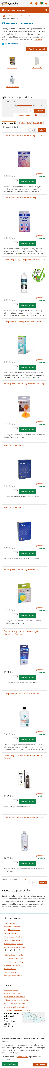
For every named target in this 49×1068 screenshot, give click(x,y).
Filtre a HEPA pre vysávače (13, 993)
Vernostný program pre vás (13, 958)
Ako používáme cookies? (12, 940)
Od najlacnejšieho (24, 123)
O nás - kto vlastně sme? (12, 965)
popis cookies (22, 1057)
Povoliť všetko (10, 1064)
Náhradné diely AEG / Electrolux (15, 1003)
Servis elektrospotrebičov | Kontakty (17, 1010)
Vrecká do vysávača (11, 990)
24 (22, 879)
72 (26, 879)
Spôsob (13, 962)
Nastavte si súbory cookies (13, 944)
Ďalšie (41, 130)
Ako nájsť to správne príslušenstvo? (16, 1007)
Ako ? (12, 930)
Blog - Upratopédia (10, 972)
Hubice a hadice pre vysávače (14, 997)
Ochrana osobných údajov (13, 937)
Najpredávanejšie (9, 123)
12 (19, 879)
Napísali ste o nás (10, 969)
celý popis (38, 39)
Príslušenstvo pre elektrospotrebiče (16, 1000)
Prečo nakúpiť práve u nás (13, 955)
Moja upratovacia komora (13, 976)
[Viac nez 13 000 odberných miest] (33, 1017)
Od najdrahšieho (39, 123)
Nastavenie (40, 1064)
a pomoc (11, 923)
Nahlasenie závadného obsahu (15, 947)
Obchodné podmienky (12, 927)
